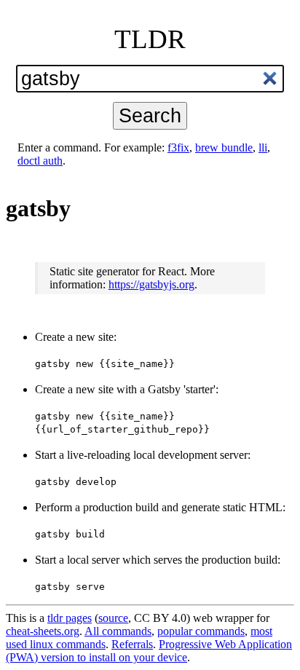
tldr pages (69, 618)
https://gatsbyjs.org (151, 284)
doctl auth (40, 160)
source (113, 618)
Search (150, 115)
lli (262, 147)
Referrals (132, 644)
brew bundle (224, 147)
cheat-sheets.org (42, 631)
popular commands (201, 631)
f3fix (178, 147)
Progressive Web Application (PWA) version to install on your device (149, 650)
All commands (117, 631)
